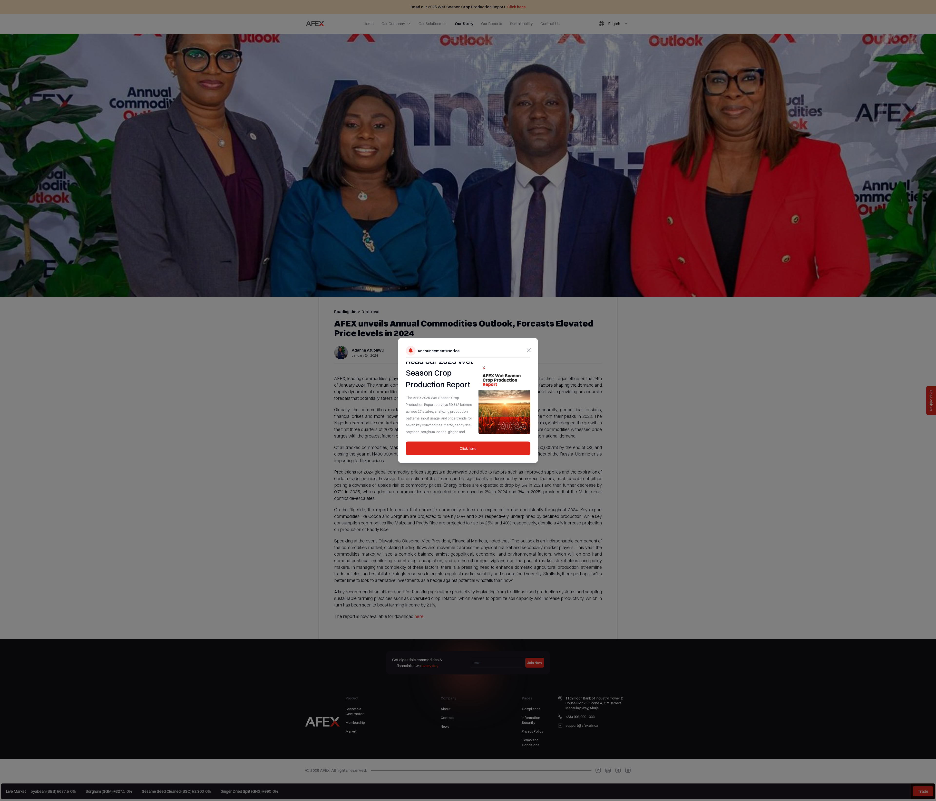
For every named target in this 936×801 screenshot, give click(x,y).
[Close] (528, 350)
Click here (468, 448)
